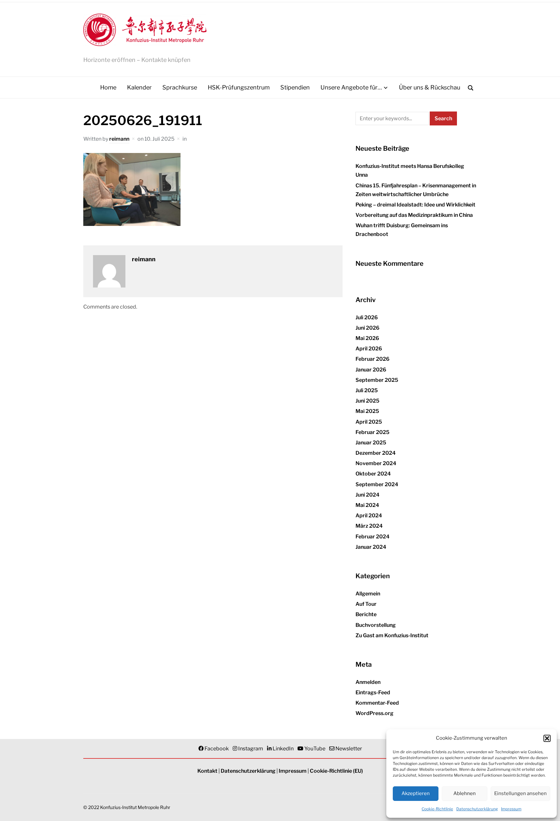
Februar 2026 (373, 359)
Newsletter (348, 748)
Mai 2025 (367, 411)
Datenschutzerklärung (477, 808)
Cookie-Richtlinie (437, 808)
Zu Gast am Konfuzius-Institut (392, 635)
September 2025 (377, 380)
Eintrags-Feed (373, 692)
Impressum (511, 808)
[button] (547, 738)
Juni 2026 (367, 328)
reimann (119, 139)
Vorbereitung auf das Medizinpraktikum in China (414, 215)
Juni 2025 (367, 401)
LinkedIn (283, 748)
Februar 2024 (373, 537)
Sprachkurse (179, 87)
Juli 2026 (367, 317)
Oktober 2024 (373, 474)
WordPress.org (374, 713)
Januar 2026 (371, 370)
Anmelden (368, 682)
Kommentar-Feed (377, 703)
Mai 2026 (367, 338)
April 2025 (369, 422)
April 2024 (369, 515)
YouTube (314, 748)
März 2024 (369, 526)
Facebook (216, 748)
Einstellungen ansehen (520, 793)
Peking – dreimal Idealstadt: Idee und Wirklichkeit (415, 205)
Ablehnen (464, 793)
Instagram (250, 748)
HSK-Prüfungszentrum (239, 87)
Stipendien (295, 87)
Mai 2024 (367, 505)
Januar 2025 (371, 443)
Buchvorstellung (376, 625)
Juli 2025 (367, 390)
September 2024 (377, 484)
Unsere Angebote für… (351, 87)
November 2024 (376, 463)
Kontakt (207, 771)
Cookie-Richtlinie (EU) (336, 771)
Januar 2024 (371, 547)
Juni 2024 (367, 495)
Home (108, 87)
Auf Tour (366, 604)
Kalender (139, 87)
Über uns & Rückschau (429, 87)
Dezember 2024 (376, 453)
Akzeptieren (416, 793)
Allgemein (368, 594)
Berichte (366, 614)
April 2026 (369, 349)
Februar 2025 (373, 432)
